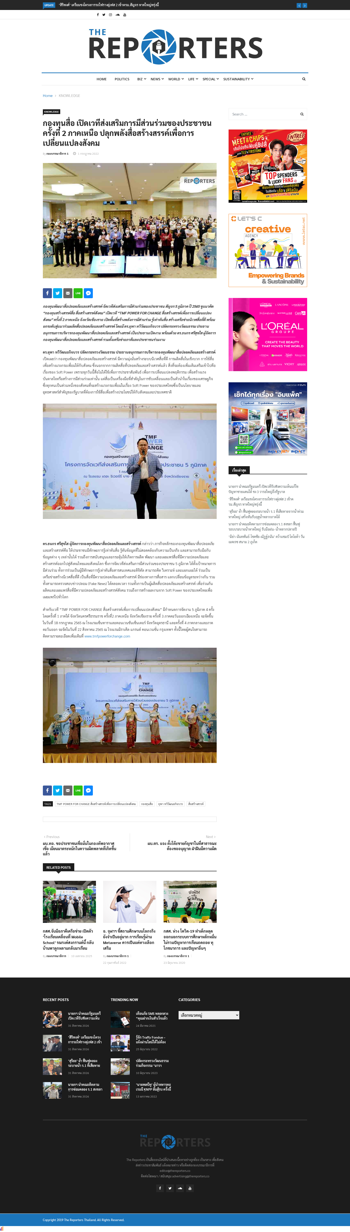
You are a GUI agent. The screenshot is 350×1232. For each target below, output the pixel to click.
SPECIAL (209, 79)
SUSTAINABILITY (236, 79)
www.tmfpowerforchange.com (107, 636)
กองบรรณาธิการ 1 (57, 153)
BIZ (140, 79)
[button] (299, 5)
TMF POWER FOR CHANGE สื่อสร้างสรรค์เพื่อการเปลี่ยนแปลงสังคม (96, 804)
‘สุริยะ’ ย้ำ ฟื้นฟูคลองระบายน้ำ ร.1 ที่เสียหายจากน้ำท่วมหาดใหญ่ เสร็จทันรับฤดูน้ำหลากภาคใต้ (144, 5)
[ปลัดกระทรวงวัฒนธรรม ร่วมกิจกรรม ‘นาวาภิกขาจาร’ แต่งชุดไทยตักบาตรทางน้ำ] (121, 1068)
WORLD (174, 79)
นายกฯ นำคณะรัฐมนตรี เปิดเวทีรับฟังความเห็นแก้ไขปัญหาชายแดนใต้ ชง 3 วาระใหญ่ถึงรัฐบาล (263, 489)
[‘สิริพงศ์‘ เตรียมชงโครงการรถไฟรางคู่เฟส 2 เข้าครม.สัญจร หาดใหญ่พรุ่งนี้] (53, 1044)
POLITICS (122, 79)
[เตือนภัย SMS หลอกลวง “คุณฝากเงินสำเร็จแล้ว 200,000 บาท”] (121, 1020)
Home (102, 79)
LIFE (191, 79)
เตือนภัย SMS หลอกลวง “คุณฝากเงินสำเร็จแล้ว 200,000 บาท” (152, 1018)
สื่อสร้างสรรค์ (196, 804)
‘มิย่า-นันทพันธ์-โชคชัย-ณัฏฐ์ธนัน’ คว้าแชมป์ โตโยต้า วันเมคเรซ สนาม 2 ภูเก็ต (267, 539)
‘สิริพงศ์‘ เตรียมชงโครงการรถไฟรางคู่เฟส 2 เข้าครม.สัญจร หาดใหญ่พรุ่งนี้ (261, 501)
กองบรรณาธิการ (56, 956)
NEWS (155, 79)
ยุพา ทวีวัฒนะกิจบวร (170, 804)
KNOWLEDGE (69, 95)
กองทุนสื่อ (147, 804)
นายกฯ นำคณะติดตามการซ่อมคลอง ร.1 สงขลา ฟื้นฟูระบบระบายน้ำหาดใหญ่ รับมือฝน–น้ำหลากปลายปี (264, 526)
